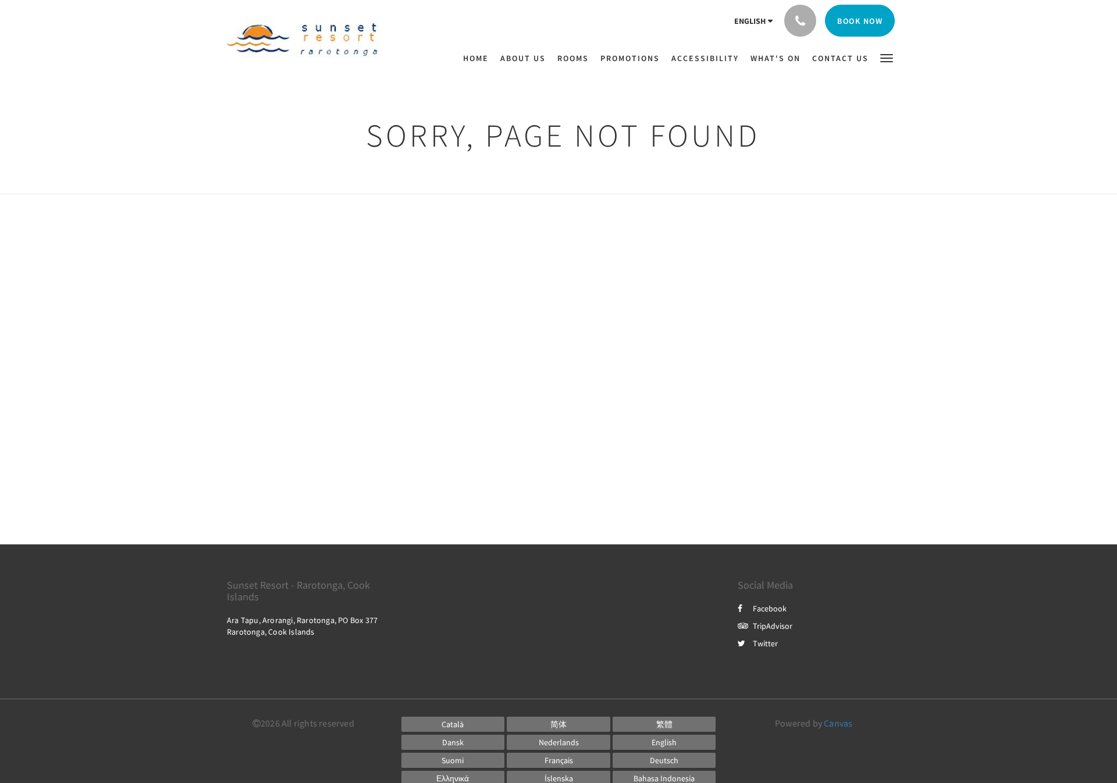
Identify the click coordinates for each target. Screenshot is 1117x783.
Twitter (765, 643)
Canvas (838, 723)
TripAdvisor (772, 626)
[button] (886, 57)
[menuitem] (479, 58)
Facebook (770, 608)
